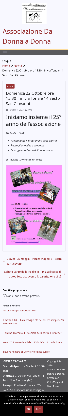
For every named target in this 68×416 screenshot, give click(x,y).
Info (38, 409)
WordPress (53, 386)
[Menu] (5, 52)
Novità (10, 86)
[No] (64, 404)
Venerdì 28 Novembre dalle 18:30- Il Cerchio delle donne (32, 342)
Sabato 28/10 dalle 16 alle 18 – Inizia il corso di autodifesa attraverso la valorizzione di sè (32, 274)
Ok (29, 409)
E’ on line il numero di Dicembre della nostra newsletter (32, 332)
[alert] (34, 296)
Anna (30, 109)
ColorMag (52, 382)
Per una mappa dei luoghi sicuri (19, 310)
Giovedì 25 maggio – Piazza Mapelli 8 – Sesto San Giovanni (34, 261)
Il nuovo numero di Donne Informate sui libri (26, 351)
